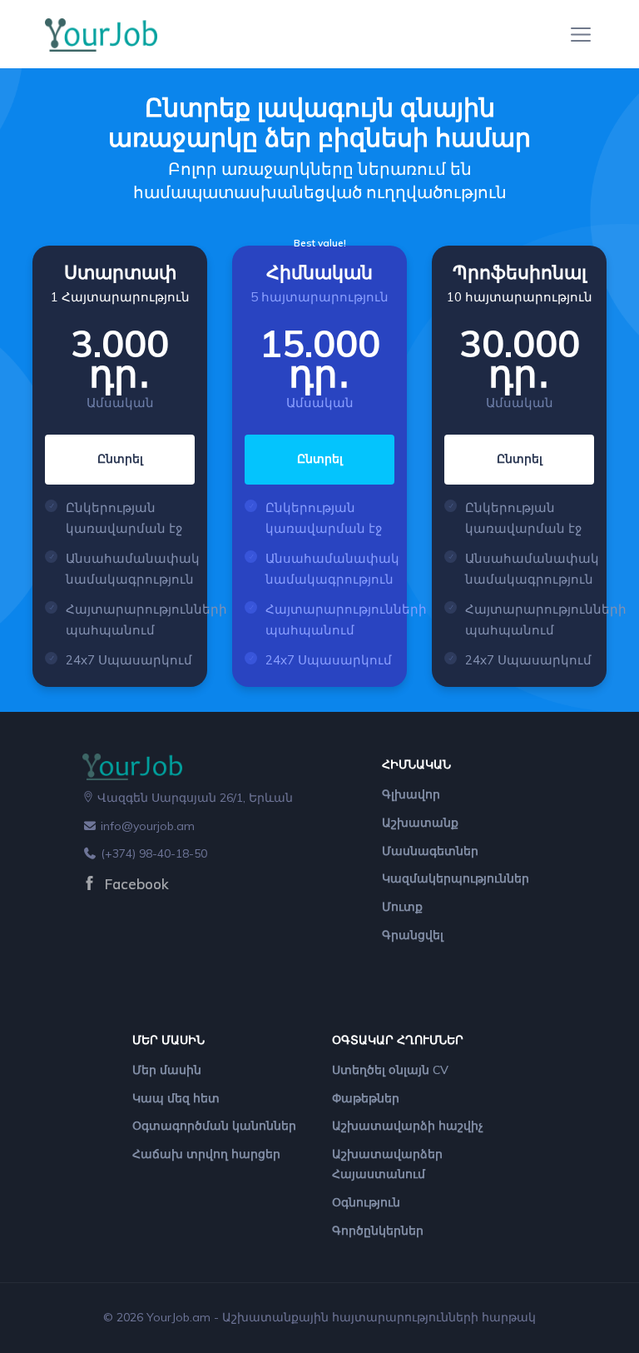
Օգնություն (366, 1202)
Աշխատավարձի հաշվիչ (407, 1125)
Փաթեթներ (365, 1098)
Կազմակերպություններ (455, 878)
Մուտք (402, 906)
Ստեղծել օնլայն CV (390, 1069)
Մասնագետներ (430, 850)
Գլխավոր (411, 794)
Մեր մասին (166, 1069)
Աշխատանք (420, 822)
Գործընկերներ (378, 1230)
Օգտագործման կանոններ (214, 1125)
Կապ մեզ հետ (176, 1098)
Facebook (135, 884)
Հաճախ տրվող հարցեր (206, 1154)
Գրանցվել (412, 935)
